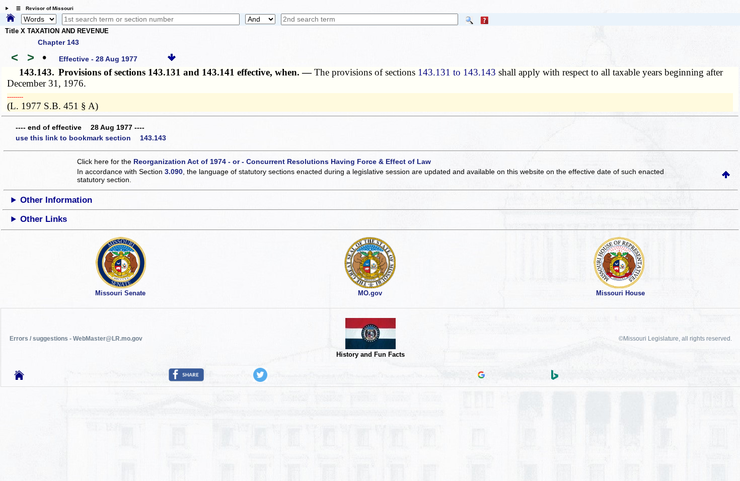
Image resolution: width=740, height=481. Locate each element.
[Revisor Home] (19, 377)
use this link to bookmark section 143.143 (91, 138)
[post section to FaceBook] (186, 379)
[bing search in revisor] (554, 377)
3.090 (174, 172)
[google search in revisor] (481, 376)
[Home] (10, 19)
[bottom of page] (172, 59)
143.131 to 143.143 (457, 72)
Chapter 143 (58, 42)
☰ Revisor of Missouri (42, 8)
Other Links (43, 219)
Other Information (56, 200)
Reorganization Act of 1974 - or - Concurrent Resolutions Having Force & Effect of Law (282, 161)
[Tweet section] (260, 379)
